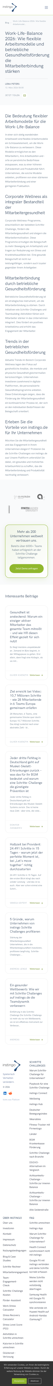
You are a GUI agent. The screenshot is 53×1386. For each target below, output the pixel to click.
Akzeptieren (19, 1381)
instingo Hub (36, 1104)
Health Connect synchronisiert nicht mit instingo (39, 1251)
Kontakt (7, 1233)
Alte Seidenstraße (38, 1209)
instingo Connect (38, 1093)
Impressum (9, 1239)
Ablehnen (35, 1381)
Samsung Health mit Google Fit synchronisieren (38, 1298)
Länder (33, 1134)
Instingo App (36, 1228)
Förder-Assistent (12, 1300)
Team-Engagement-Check (10, 1281)
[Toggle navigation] (46, 7)
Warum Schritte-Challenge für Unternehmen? (38, 1074)
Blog (7, 23)
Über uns (7, 1222)
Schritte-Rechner (12, 1266)
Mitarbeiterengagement (15, 1272)
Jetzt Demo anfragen (26, 568)
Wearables (35, 1119)
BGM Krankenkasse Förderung (37, 1143)
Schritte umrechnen (39, 1222)
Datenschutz (9, 1245)
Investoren (8, 1228)
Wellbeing (34, 1098)
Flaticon (16, 1099)
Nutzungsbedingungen (14, 1250)
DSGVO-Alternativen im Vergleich (37, 1166)
